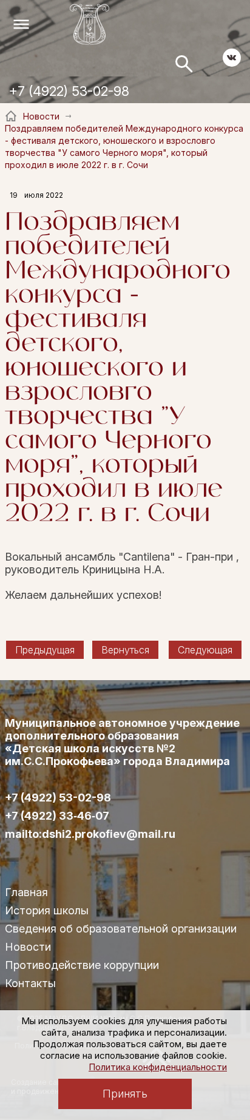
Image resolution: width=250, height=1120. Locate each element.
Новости (28, 946)
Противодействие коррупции (82, 965)
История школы (47, 910)
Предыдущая (45, 650)
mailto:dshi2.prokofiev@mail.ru (90, 834)
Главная (26, 892)
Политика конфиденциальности (158, 1067)
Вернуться (125, 650)
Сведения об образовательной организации (121, 928)
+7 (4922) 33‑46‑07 (57, 816)
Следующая (205, 650)
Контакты (30, 983)
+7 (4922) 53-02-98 (69, 91)
